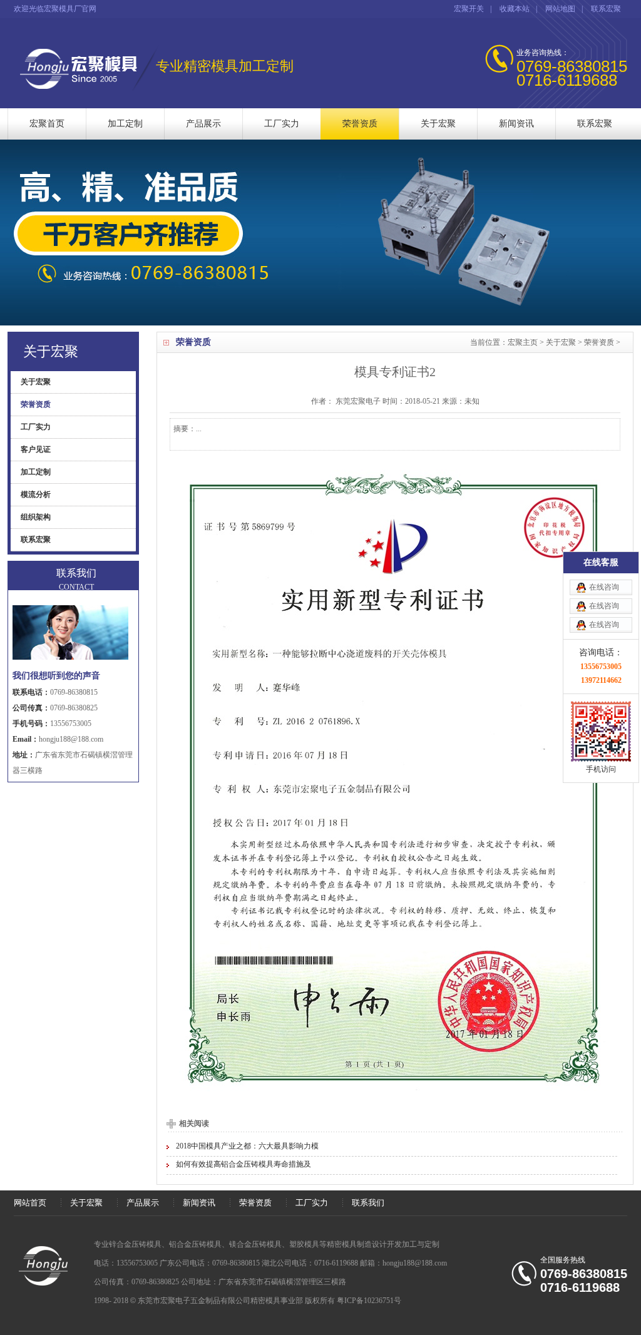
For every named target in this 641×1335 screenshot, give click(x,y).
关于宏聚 (438, 123)
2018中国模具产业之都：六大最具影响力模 (247, 1146)
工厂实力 (281, 123)
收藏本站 (515, 8)
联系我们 (368, 1202)
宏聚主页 (523, 342)
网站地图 (560, 8)
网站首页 (30, 1202)
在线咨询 (604, 587)
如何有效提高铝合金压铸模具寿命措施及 (243, 1164)
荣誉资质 (359, 123)
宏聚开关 (469, 8)
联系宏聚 (606, 8)
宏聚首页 (46, 123)
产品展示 (203, 123)
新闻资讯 (516, 123)
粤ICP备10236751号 (369, 1300)
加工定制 (125, 123)
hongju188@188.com (71, 739)
